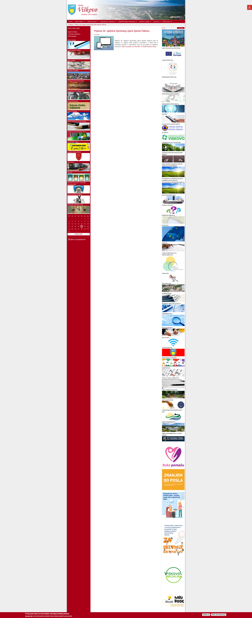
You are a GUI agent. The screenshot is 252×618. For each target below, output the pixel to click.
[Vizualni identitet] (173, 356)
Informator (155, 21)
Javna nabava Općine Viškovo (170, 104)
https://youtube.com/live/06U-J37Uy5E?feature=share (138, 46)
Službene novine (166, 293)
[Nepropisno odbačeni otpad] (78, 213)
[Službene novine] (173, 301)
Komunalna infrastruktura (75, 81)
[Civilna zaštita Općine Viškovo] (173, 130)
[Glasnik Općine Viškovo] (78, 160)
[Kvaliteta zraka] (78, 119)
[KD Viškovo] (173, 140)
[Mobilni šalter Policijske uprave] (78, 129)
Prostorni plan (166, 283)
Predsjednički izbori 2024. (169, 77)
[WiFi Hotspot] (173, 345)
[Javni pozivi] (173, 281)
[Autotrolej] (78, 170)
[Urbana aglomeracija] (173, 223)
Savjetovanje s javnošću (169, 358)
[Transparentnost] (173, 325)
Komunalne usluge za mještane (171, 142)
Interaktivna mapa (72, 70)
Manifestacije (166, 368)
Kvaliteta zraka (72, 111)
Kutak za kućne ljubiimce (74, 194)
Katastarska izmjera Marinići (170, 94)
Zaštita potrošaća (167, 400)
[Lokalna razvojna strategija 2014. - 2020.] (173, 420)
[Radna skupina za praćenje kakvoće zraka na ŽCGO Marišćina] (173, 176)
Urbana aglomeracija (168, 215)
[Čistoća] (78, 180)
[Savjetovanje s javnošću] (173, 366)
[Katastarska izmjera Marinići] (173, 102)
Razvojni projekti (167, 327)
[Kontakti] (173, 122)
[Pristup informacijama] (173, 203)
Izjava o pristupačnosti (78, 239)
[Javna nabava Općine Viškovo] (173, 112)
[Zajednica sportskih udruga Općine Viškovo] (173, 162)
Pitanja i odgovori (167, 205)
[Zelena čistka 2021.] (78, 109)
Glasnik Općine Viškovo (74, 152)
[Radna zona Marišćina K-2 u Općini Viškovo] (173, 441)
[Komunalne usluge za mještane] (173, 150)
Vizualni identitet (167, 348)
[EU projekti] (173, 241)
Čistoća (69, 172)
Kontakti (164, 114)
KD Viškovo (165, 132)
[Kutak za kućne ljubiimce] (78, 202)
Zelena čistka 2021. (72, 101)
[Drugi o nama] (78, 68)
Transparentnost (167, 313)
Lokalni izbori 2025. (167, 60)
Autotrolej (70, 162)
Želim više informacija (218, 614)
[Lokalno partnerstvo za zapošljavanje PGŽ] (173, 271)
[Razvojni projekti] (173, 335)
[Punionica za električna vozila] (78, 140)
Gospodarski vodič (72, 142)
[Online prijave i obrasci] (78, 58)
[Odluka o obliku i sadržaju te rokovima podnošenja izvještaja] (173, 388)
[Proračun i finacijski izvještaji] (173, 311)
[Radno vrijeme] (78, 48)
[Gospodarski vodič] (78, 150)
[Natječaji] (173, 251)
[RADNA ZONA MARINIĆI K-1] (173, 431)
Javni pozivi (165, 273)
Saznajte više (28, 616)
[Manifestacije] (173, 376)
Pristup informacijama (168, 195)
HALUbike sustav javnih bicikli (76, 91)
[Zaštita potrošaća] (173, 408)
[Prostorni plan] (173, 291)
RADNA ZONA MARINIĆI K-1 (169, 422)
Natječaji (164, 243)
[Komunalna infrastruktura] (78, 89)
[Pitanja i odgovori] (173, 213)
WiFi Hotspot (165, 337)
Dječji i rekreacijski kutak (169, 390)
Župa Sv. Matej (72, 32)
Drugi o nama (71, 60)
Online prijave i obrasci (74, 50)
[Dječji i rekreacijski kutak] (173, 398)
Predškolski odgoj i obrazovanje (126, 21)
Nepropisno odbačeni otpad (75, 205)
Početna (70, 21)
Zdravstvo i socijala (143, 21)
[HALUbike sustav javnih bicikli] (78, 99)
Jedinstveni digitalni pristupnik (171, 48)
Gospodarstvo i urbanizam (106, 21)
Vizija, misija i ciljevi (74, 28)
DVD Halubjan (72, 36)
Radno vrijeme (71, 40)
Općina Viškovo (78, 21)
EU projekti (165, 225)
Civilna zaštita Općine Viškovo (171, 124)
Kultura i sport (165, 21)
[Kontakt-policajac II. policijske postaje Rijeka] (78, 192)
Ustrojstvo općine (91, 21)
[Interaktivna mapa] (78, 78)
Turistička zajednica (74, 34)
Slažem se (206, 614)
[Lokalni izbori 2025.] (173, 75)
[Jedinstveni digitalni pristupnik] (173, 58)
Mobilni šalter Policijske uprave (76, 121)
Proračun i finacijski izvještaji (171, 303)
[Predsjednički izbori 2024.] (173, 92)
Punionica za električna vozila (76, 132)
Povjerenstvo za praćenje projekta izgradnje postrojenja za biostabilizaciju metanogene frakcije (173, 180)
